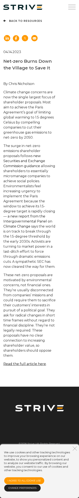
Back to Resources (25, 20)
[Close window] (75, 448)
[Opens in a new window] (25, 38)
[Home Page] (22, 7)
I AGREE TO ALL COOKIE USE (24, 480)
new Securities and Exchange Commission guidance (24, 161)
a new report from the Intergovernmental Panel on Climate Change (27, 221)
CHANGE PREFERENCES (22, 487)
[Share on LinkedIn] (7, 38)
